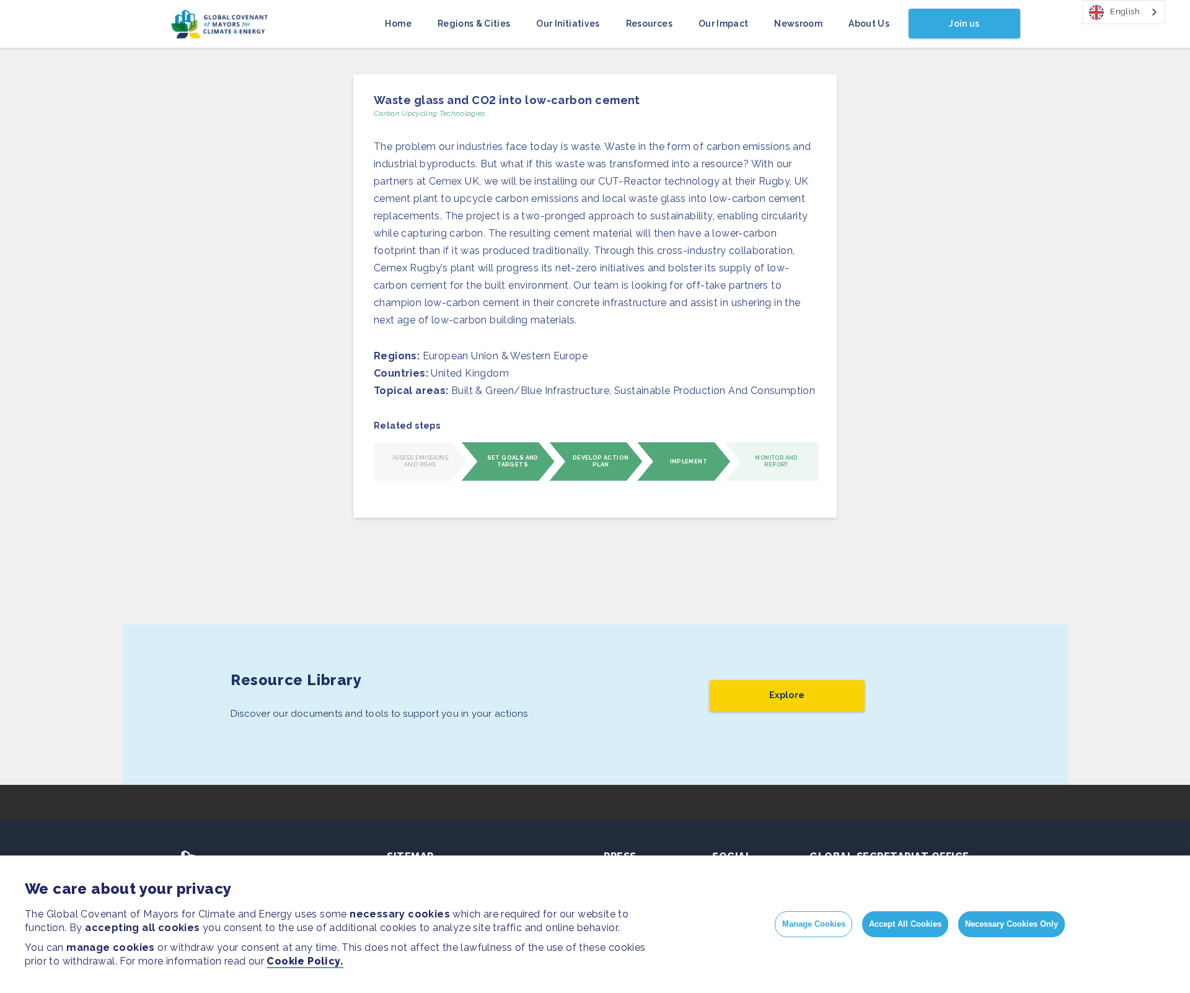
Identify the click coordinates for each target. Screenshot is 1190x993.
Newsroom (798, 23)
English (1125, 11)
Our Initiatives (567, 23)
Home (398, 23)
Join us (964, 23)
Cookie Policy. (305, 961)
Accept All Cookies (905, 924)
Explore (786, 695)
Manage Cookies (813, 924)
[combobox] (1123, 12)
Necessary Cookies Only (1011, 924)
